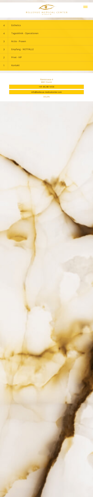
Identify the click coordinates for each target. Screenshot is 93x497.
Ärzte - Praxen (18, 41)
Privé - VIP (16, 57)
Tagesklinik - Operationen (24, 33)
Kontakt (15, 65)
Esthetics (16, 25)
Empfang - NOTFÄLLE (22, 49)
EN (48, 96)
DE (44, 96)
